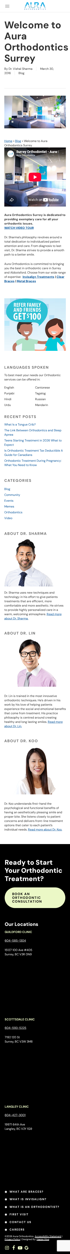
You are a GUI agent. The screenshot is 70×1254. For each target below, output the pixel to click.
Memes (9, 506)
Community (12, 495)
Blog (21, 73)
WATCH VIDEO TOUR (19, 228)
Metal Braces (26, 281)
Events (8, 501)
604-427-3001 (15, 1115)
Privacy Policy (12, 1239)
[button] (7, 6)
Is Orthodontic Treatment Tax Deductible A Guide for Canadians (33, 453)
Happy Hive (43, 1239)
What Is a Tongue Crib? (20, 424)
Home (8, 141)
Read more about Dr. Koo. (45, 829)
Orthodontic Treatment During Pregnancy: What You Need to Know (32, 463)
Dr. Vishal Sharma (20, 69)
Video (8, 518)
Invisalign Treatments (38, 277)
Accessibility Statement (48, 1236)
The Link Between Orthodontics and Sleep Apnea (32, 432)
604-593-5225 (15, 1028)
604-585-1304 (15, 941)
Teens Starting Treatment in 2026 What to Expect (33, 442)
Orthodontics (13, 512)
